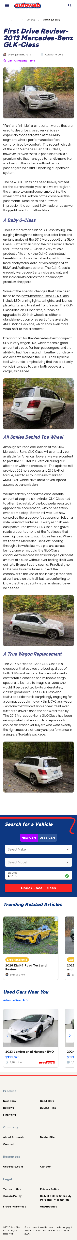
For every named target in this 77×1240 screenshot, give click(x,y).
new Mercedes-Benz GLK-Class (45, 296)
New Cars (29, 838)
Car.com (45, 1166)
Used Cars (47, 838)
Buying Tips (48, 1108)
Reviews (30, 20)
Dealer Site (47, 1137)
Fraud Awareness (14, 1206)
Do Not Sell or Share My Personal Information (55, 1197)
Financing (9, 1114)
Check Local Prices (38, 888)
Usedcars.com (13, 1166)
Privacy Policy (49, 1189)
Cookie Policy (12, 1196)
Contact (8, 1144)
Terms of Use (12, 1189)
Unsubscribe (48, 1206)
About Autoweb (13, 1137)
